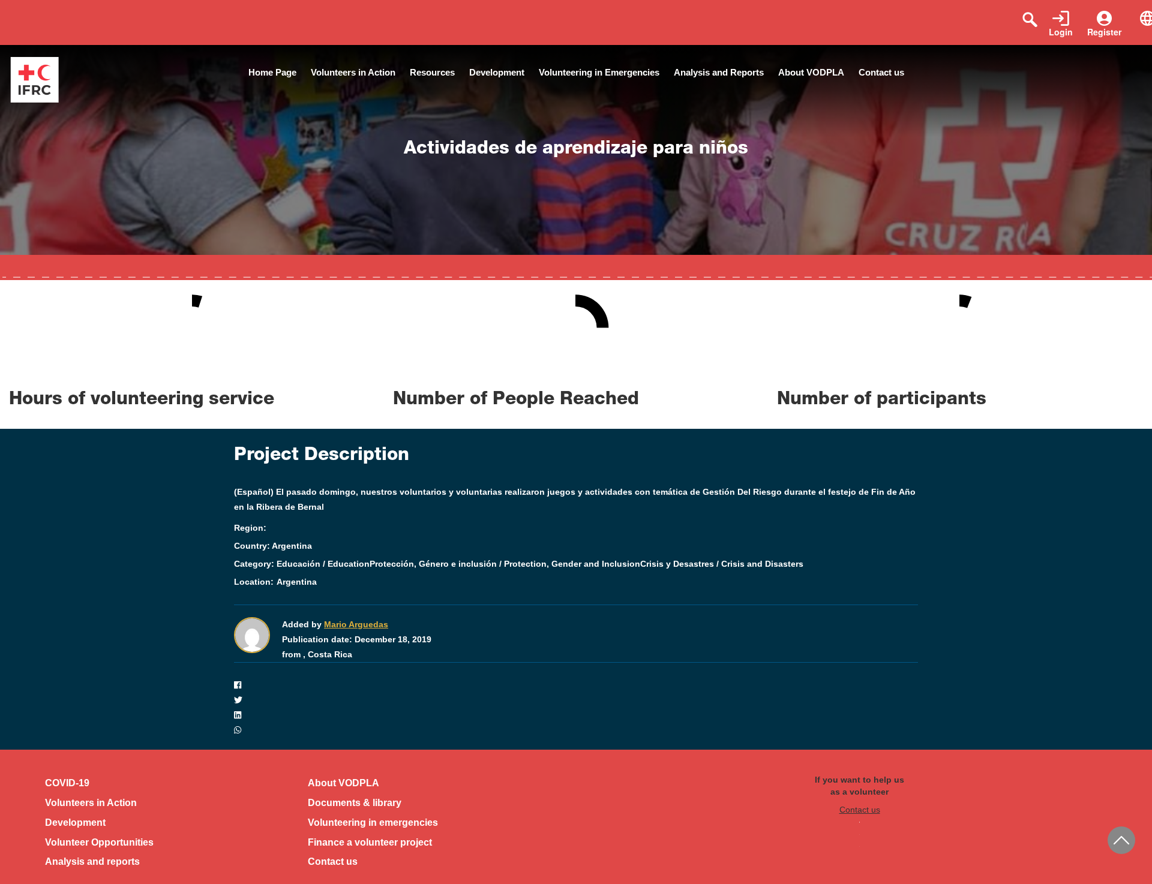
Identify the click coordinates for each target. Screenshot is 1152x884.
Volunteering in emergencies (373, 822)
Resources (432, 72)
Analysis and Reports (719, 72)
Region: (250, 528)
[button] (576, 685)
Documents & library (354, 803)
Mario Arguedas (356, 624)
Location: (254, 582)
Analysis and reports (92, 861)
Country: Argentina (273, 546)
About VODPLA (811, 72)
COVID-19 (67, 783)
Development (496, 72)
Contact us (881, 72)
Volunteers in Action (353, 72)
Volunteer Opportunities (99, 842)
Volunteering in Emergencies (599, 72)
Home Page (272, 72)
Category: (254, 564)
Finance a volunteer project (370, 842)
